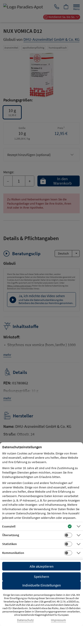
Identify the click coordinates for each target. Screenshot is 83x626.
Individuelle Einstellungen (41, 585)
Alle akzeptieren (42, 566)
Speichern (41, 576)
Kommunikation (13, 553)
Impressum (58, 620)
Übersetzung (10, 535)
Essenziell (8, 526)
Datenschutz (25, 620)
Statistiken (9, 544)
